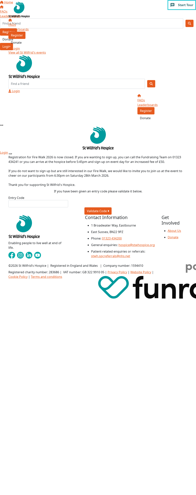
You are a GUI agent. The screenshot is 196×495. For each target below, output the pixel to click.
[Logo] (19, 9)
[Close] (10, 153)
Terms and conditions (46, 277)
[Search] (151, 83)
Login (15, 48)
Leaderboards (18, 29)
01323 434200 (112, 238)
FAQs (12, 25)
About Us (174, 231)
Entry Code (16, 198)
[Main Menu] (1, 125)
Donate (16, 42)
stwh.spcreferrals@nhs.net (110, 256)
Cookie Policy (18, 277)
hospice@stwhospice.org (136, 245)
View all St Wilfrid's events (27, 52)
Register (17, 35)
